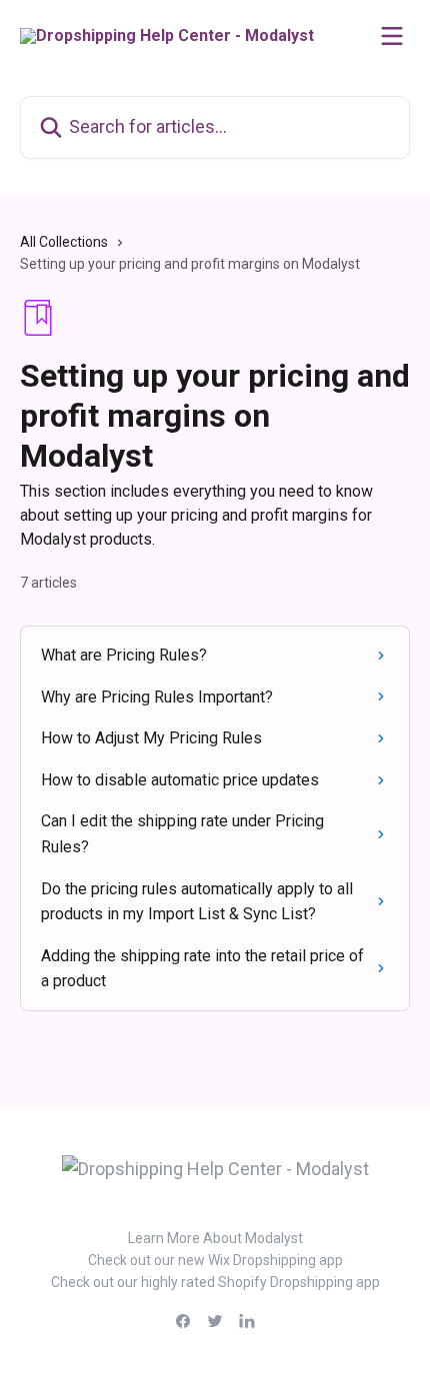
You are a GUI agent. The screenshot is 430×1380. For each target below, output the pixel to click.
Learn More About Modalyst (215, 1238)
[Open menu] (392, 36)
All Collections (64, 242)
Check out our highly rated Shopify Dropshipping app (215, 1282)
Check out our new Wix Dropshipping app (215, 1260)
